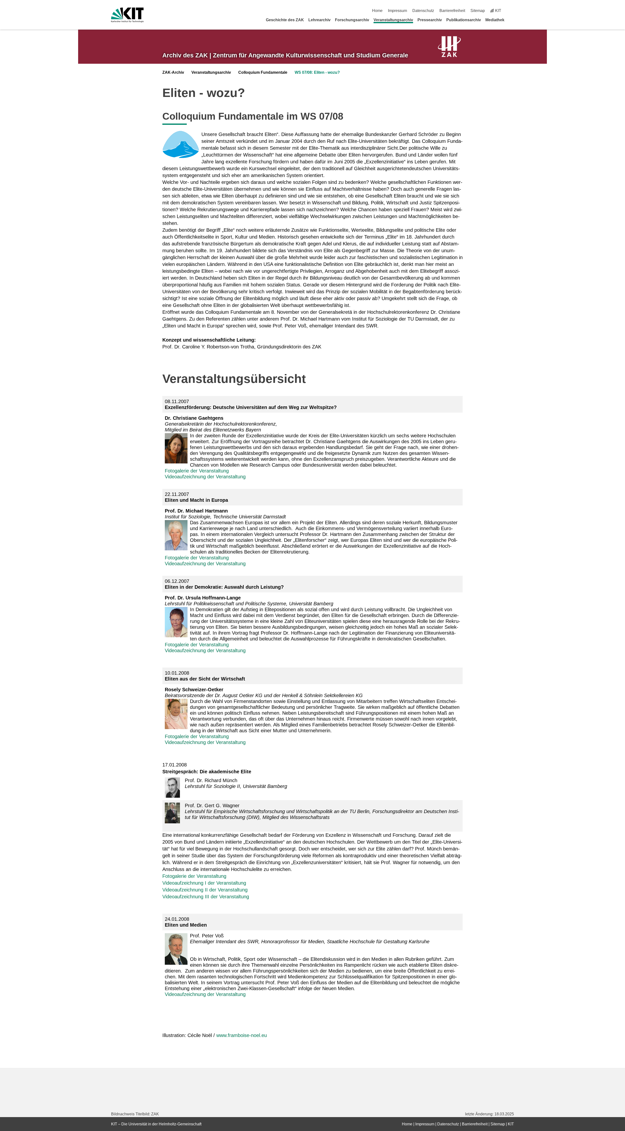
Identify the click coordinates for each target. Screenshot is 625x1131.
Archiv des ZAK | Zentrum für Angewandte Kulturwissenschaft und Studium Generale (285, 55)
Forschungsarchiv (352, 20)
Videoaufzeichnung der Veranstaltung (205, 476)
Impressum (397, 11)
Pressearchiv (429, 20)
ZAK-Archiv (173, 72)
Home (377, 11)
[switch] (512, 10)
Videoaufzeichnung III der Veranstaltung (205, 896)
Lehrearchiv (319, 20)
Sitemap (477, 11)
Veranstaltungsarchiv (393, 20)
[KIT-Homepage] (127, 15)
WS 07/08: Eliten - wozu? (317, 72)
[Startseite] (512, 19)
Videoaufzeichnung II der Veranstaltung (205, 889)
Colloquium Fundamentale (262, 72)
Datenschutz (423, 11)
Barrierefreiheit (452, 11)
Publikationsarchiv (463, 20)
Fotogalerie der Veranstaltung (197, 470)
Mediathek (494, 20)
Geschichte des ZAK (285, 20)
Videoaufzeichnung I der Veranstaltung (204, 883)
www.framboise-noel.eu (241, 1035)
